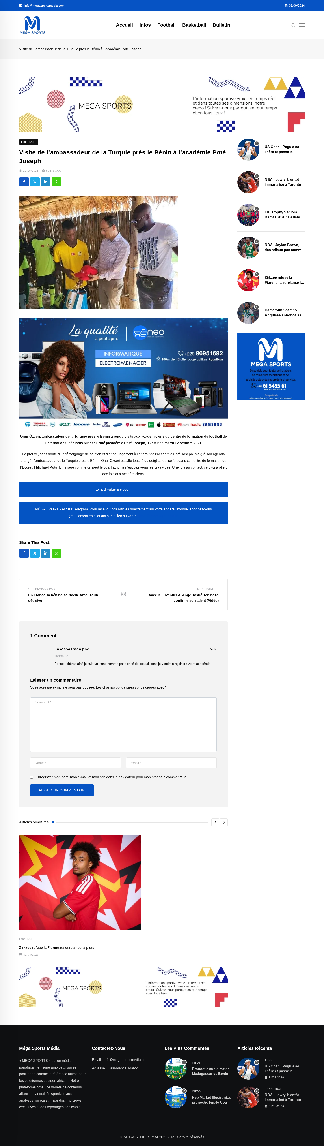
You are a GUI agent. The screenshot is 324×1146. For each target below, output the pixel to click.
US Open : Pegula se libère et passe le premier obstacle (282, 152)
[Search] (293, 25)
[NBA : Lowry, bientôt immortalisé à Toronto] (248, 182)
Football (166, 25)
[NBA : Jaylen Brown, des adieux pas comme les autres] (248, 248)
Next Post (205, 589)
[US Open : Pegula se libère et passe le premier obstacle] (248, 150)
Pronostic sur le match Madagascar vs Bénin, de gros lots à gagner (211, 1074)
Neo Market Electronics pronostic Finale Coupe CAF (211, 1102)
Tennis (270, 1060)
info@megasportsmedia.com (44, 5)
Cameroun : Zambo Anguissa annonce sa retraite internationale (283, 315)
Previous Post (45, 588)
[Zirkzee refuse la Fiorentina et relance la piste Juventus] (248, 280)
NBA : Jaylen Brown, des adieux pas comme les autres (284, 250)
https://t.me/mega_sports (157, 516)
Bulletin (221, 25)
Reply (213, 649)
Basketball (194, 25)
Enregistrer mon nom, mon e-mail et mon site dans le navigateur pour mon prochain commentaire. (111, 777)
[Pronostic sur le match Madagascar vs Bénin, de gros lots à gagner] (176, 1069)
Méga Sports (141, 489)
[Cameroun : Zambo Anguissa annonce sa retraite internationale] (248, 313)
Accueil (124, 25)
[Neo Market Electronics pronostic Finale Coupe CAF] (176, 1097)
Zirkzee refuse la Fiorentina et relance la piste (56, 948)
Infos (145, 25)
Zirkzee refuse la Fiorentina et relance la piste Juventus (284, 282)
